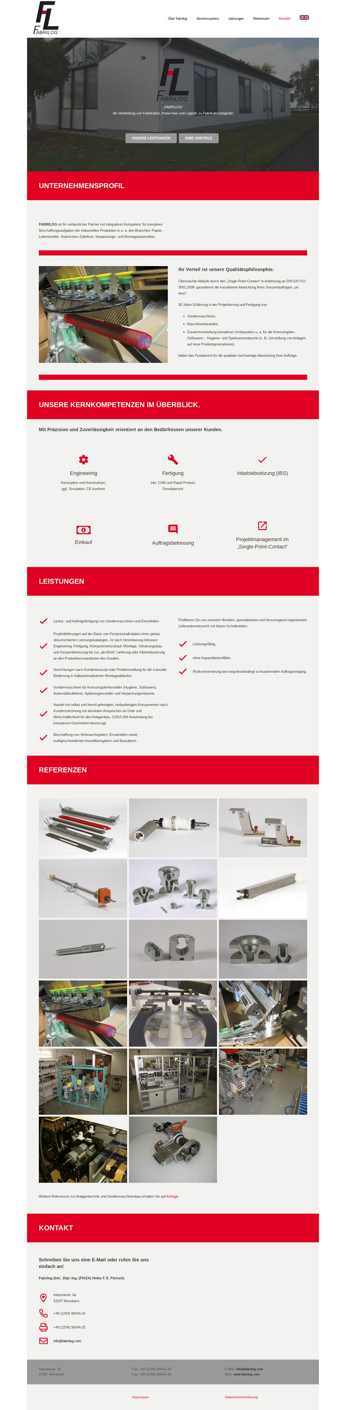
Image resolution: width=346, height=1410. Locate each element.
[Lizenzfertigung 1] (173, 827)
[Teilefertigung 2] (263, 888)
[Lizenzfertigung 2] (263, 827)
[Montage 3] (263, 1014)
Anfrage (172, 1196)
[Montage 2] (173, 1014)
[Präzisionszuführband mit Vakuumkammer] (173, 1150)
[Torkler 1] (83, 949)
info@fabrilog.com (67, 1341)
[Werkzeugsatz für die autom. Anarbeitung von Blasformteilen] (83, 1082)
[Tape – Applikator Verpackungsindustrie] (83, 1150)
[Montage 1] (83, 1014)
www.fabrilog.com (246, 1374)
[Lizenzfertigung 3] (83, 888)
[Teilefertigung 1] (173, 888)
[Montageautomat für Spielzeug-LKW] (173, 1082)
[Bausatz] (83, 827)
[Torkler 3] (263, 949)
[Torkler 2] (173, 949)
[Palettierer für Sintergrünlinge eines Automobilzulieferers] (263, 1082)
